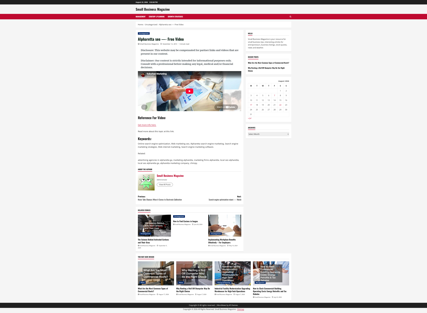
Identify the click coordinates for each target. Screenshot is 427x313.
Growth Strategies (175, 16)
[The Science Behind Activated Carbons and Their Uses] (154, 226)
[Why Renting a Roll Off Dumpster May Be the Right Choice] (194, 273)
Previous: (160, 198)
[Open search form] (290, 16)
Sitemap (240, 309)
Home (143, 282)
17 (251, 105)
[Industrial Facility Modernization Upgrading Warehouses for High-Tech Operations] (233, 273)
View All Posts (165, 184)
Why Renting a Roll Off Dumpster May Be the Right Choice (193, 290)
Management (140, 16)
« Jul (249, 118)
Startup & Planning (156, 16)
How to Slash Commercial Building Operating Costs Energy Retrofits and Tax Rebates (269, 291)
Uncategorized (144, 33)
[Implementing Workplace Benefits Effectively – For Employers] (224, 226)
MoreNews (221, 305)
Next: (225, 198)
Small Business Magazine (153, 9)
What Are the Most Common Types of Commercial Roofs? (268, 62)
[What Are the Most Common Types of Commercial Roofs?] (156, 273)
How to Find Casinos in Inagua (185, 221)
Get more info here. (147, 125)
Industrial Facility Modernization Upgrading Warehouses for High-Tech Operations (232, 290)
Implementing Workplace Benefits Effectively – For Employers (222, 241)
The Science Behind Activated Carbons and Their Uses (153, 241)
